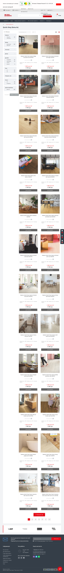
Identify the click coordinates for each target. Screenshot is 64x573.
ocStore (8, 569)
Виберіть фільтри (14, 94)
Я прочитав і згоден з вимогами (43, 541)
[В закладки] (36, 37)
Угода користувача (41, 541)
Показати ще (39, 514)
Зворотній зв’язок (6, 558)
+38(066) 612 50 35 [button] (38, 550)
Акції (12, 20)
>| (49, 519)
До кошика (28, 70)
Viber (34, 557)
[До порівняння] (36, 39)
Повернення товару (7, 560)
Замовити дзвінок (47, 16)
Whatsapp (39, 557)
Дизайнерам (23, 8)
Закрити (58, 4)
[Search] (39, 15)
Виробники (5, 562)
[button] (62, 241)
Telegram (36, 557)
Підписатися (56, 538)
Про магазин (5, 549)
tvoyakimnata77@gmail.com (39, 552)
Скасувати (7, 94)
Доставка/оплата (24, 11)
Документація (30, 8)
